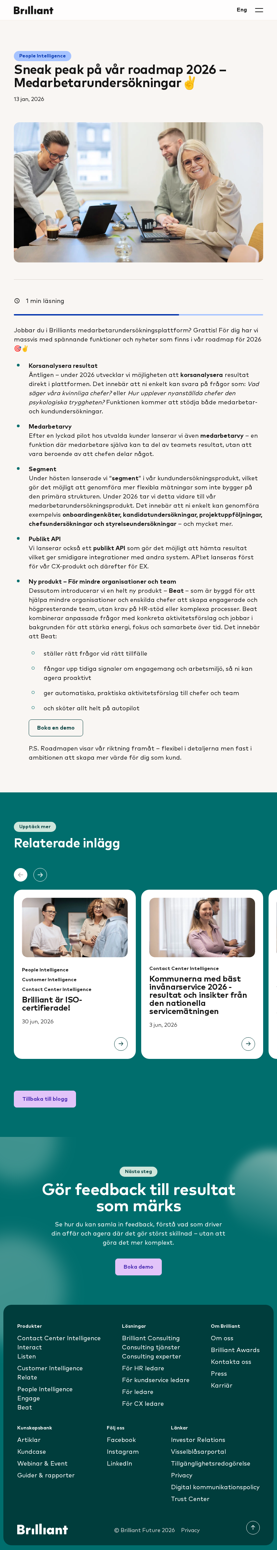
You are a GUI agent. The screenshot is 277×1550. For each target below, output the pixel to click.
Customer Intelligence (49, 979)
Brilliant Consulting (151, 1339)
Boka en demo (56, 728)
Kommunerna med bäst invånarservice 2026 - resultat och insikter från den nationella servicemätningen (198, 995)
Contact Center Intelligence (57, 989)
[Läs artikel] (121, 1044)
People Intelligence (42, 56)
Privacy (182, 1476)
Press (219, 1374)
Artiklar (29, 1440)
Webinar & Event (42, 1464)
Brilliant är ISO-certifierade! (52, 1004)
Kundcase (31, 1452)
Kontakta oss (231, 1362)
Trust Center (190, 1499)
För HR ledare (143, 1369)
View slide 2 (144, 1078)
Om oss (222, 1339)
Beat (24, 1408)
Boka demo (138, 1267)
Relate (27, 1378)
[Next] (40, 875)
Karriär (221, 1386)
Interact (29, 1348)
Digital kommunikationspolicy (215, 1487)
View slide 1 (133, 1078)
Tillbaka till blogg (45, 1099)
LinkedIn (119, 1464)
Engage (28, 1399)
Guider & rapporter (46, 1476)
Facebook (121, 1440)
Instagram (123, 1452)
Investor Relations (198, 1440)
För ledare (137, 1392)
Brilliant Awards (235, 1350)
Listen (26, 1357)
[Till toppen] (253, 1527)
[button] (259, 10)
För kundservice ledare (156, 1380)
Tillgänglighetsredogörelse (210, 1464)
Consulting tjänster (151, 1348)
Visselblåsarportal (198, 1452)
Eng (242, 9)
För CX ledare (143, 1404)
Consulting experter (151, 1357)
